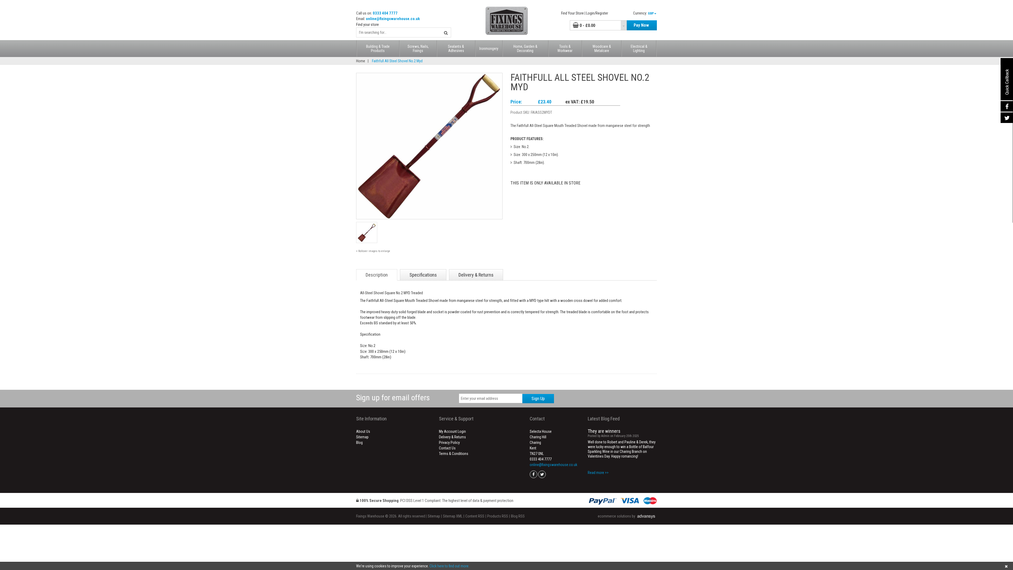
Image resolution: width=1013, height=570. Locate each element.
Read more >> (598, 473)
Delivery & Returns (452, 437)
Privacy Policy (449, 442)
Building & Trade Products (378, 48)
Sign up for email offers (393, 397)
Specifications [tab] (423, 275)
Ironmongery (488, 48)
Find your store (367, 24)
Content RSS (474, 516)
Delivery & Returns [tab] (476, 275)
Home (360, 61)
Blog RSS (518, 516)
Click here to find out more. (449, 566)
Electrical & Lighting (639, 48)
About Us (363, 431)
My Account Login (452, 431)
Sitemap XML (452, 516)
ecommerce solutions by (616, 516)
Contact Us (447, 448)
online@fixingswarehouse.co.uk (393, 18)
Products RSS (497, 516)
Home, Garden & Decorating (525, 48)
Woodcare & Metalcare (601, 48)
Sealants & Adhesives (456, 48)
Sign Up (538, 398)
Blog (359, 442)
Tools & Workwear (564, 48)
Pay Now (641, 25)
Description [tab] (377, 275)
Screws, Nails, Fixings (418, 48)
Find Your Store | (573, 13)
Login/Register (597, 13)
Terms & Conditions (453, 454)
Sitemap (362, 437)
